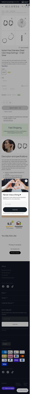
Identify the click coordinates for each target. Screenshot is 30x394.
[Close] (25, 180)
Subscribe (14, 209)
